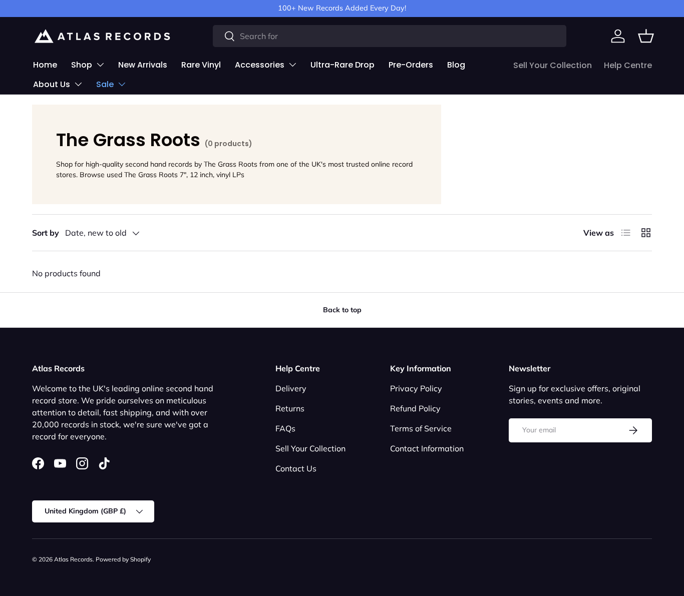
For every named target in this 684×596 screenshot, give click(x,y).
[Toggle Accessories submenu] (292, 65)
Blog (456, 65)
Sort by (45, 233)
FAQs (285, 428)
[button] (646, 36)
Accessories (259, 65)
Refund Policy (415, 408)
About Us (51, 84)
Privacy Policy (416, 388)
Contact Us (295, 468)
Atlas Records (73, 559)
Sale (105, 84)
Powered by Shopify (123, 559)
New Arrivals (142, 65)
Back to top (342, 309)
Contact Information (427, 448)
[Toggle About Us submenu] (78, 84)
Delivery (290, 388)
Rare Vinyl (201, 65)
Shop (81, 65)
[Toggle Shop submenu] (100, 65)
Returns (289, 408)
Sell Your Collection (552, 65)
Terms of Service (421, 428)
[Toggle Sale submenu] (122, 84)
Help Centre (628, 65)
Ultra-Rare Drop (342, 65)
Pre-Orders (411, 65)
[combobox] (390, 36)
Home (45, 65)
